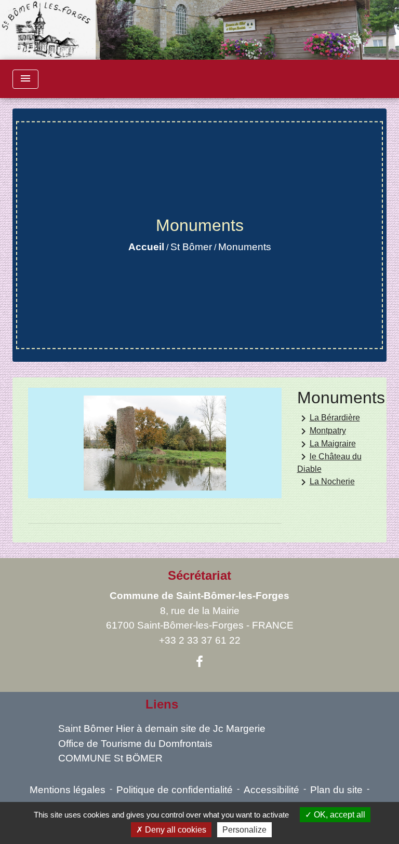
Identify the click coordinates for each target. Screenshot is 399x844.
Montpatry (321, 431)
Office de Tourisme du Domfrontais (135, 743)
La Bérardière (328, 418)
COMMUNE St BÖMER (110, 758)
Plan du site (336, 789)
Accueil (146, 246)
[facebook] (199, 662)
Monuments (244, 246)
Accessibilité (271, 789)
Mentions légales (67, 789)
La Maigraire (326, 444)
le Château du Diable (329, 462)
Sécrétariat (199, 575)
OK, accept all (338, 814)
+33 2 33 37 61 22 (200, 640)
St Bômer (191, 246)
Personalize (244, 829)
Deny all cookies (174, 829)
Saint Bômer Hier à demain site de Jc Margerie (161, 728)
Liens (161, 704)
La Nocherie (326, 482)
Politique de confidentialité (174, 789)
